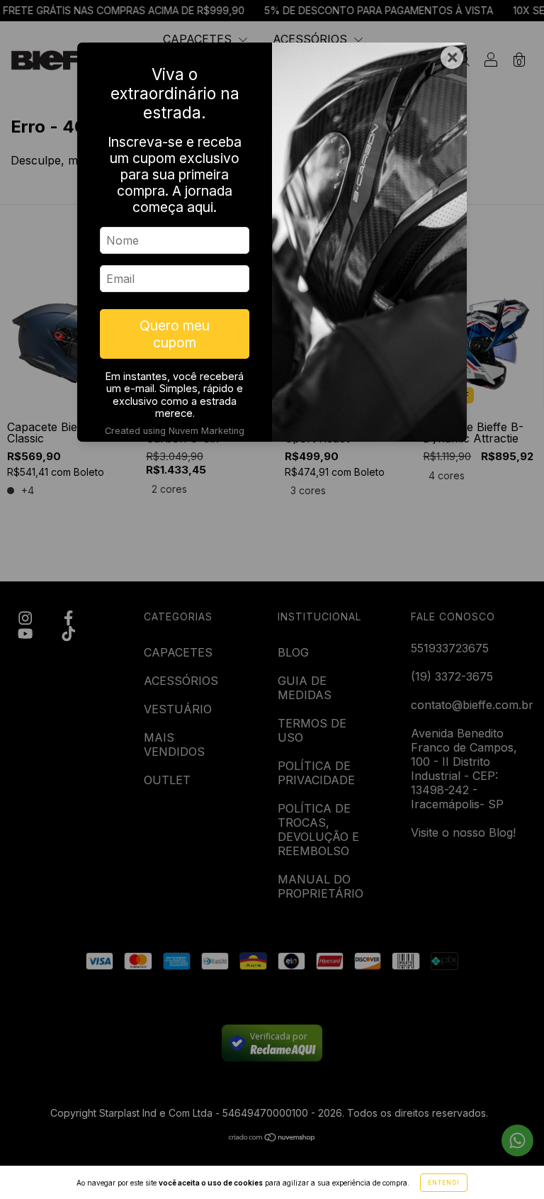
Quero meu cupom (175, 334)
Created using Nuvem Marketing (174, 430)
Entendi (444, 1182)
